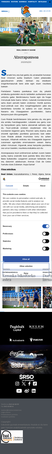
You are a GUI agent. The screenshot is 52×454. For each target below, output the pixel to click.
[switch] (45, 234)
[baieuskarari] (12, 436)
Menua (4, 11)
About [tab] (42, 186)
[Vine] (26, 390)
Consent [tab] (9, 186)
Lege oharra (5, 412)
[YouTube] (19, 390)
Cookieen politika (8, 417)
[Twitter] (24, 383)
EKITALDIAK (42, 1)
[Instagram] (17, 383)
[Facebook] (29, 383)
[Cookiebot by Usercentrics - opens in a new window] (38, 179)
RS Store (14, 1)
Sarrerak (23, 1)
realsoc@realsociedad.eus (11, 410)
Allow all (26, 259)
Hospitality (32, 1)
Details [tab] (26, 186)
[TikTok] (35, 383)
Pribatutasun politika (9, 414)
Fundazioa (5, 1)
